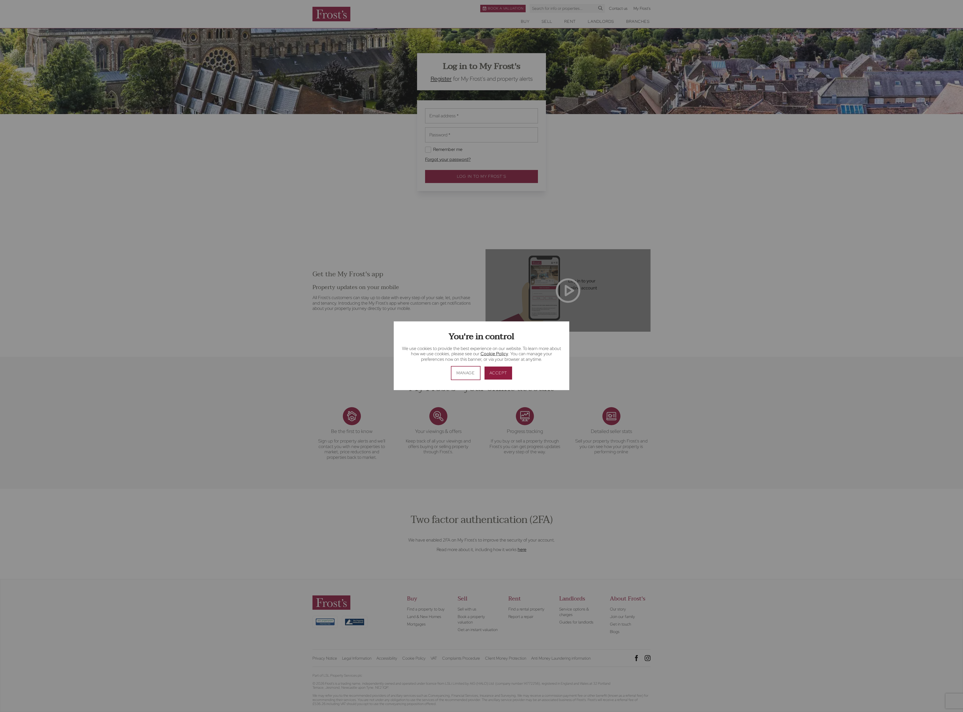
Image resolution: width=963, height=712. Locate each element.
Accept (498, 373)
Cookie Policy (494, 354)
